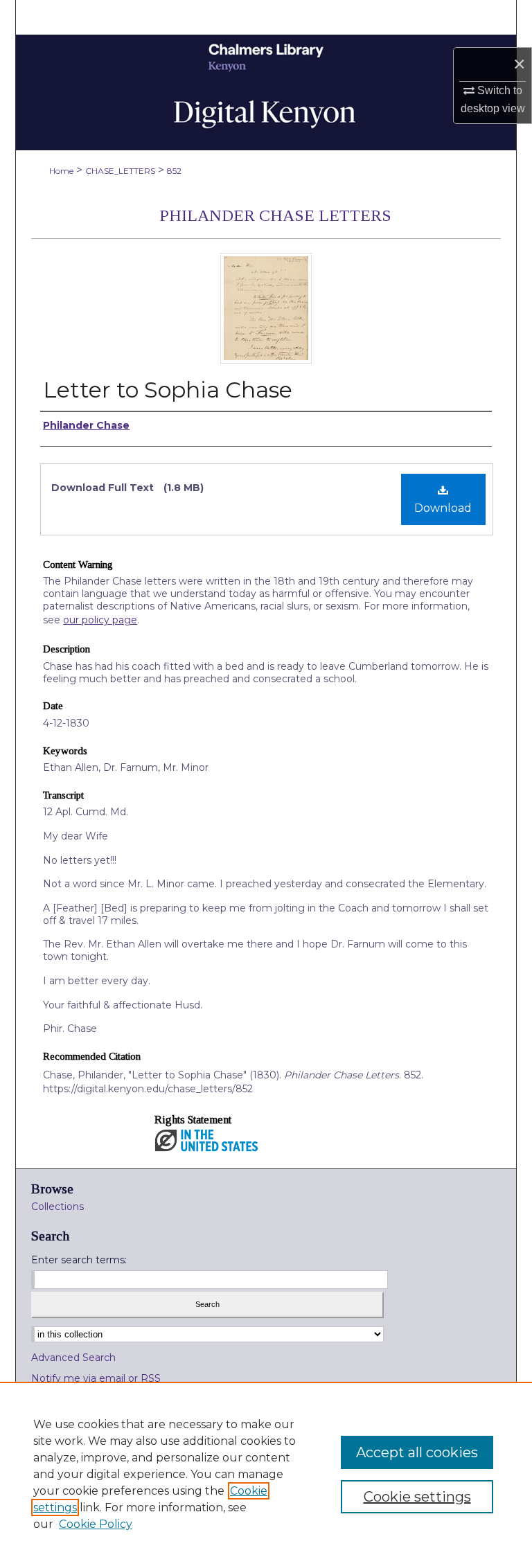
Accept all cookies (417, 1452)
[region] (266, 1474)
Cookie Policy (95, 1524)
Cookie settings (417, 1496)
